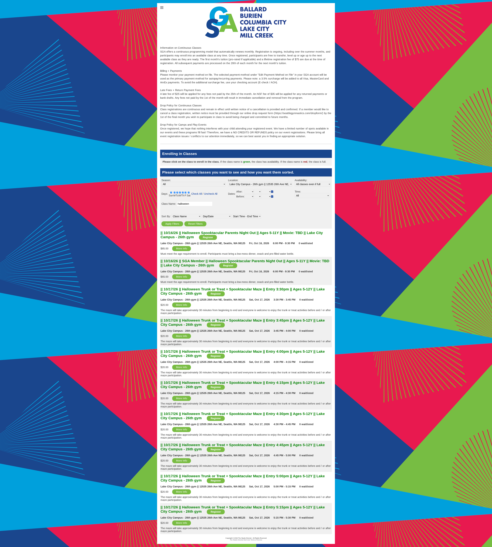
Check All (196, 193)
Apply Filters (172, 223)
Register (208, 237)
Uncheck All (210, 193)
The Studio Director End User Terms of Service (246, 540)
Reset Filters (195, 223)
